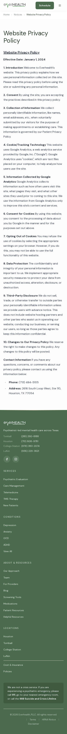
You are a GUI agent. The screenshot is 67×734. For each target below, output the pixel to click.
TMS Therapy (10, 498)
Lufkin (6, 656)
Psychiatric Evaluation (15, 479)
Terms (33, 719)
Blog (5, 590)
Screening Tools (12, 597)
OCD (6, 538)
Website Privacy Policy (21, 52)
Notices (18, 14)
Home (6, 14)
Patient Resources (13, 610)
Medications (10, 603)
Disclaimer (33, 723)
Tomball (7, 643)
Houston (8, 636)
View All (7, 551)
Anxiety (7, 531)
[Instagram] (15, 459)
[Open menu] (60, 5)
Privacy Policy (16, 719)
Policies (7, 671)
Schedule (45, 5)
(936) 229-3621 (30, 450)
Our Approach (11, 570)
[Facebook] (6, 459)
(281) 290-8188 (30, 436)
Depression (9, 525)
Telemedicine (10, 492)
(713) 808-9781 (29, 441)
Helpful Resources (13, 616)
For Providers (10, 584)
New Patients (10, 505)
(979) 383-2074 (30, 446)
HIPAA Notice (49, 719)
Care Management (13, 485)
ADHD (6, 544)
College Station (12, 649)
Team (6, 577)
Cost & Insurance (13, 664)
